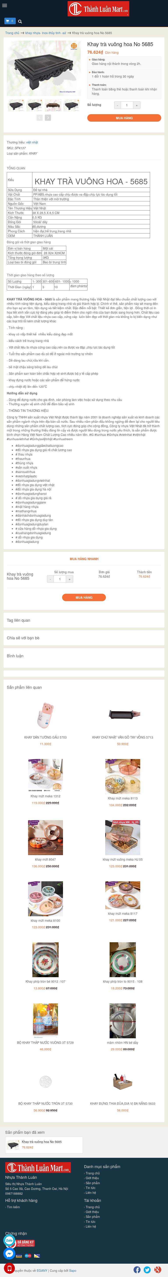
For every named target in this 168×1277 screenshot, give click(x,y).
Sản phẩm (92, 1183)
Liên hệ (90, 1192)
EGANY (42, 1270)
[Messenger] (9, 1254)
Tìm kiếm (13, 1207)
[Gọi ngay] (9, 1268)
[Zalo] (9, 1240)
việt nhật (32, 142)
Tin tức (90, 1188)
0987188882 (14, 1193)
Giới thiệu (92, 1178)
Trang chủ (92, 1173)
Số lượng (94, 104)
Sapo (72, 1270)
